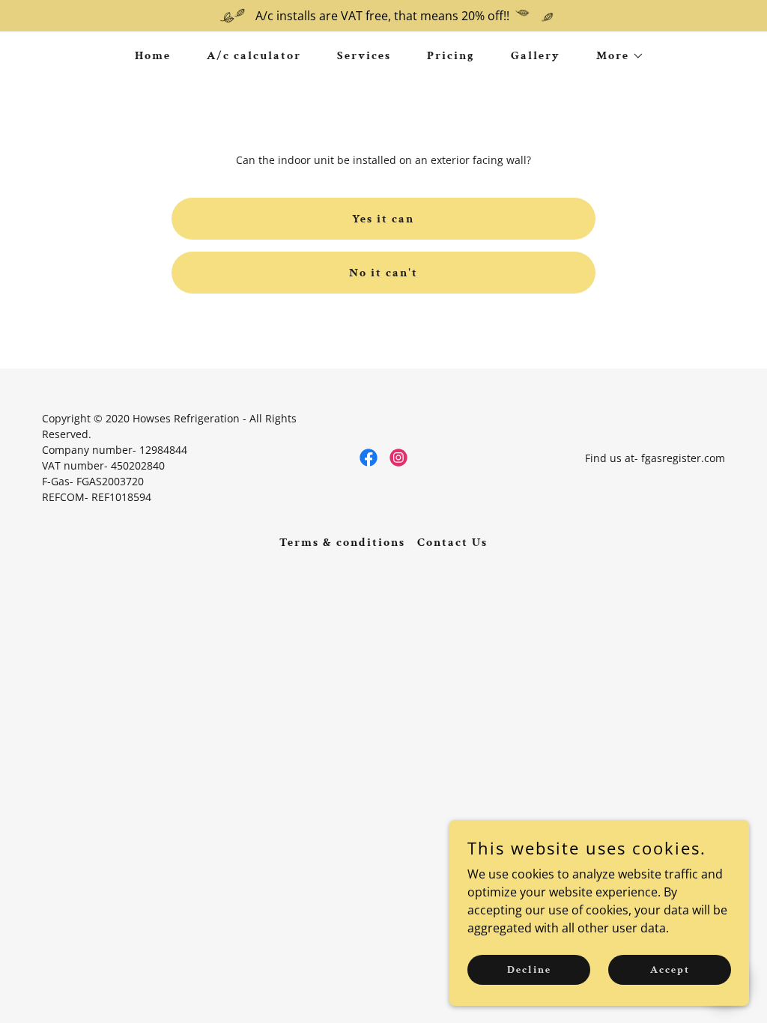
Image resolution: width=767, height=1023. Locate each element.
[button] (614, 56)
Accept (670, 969)
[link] (369, 458)
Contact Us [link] (452, 542)
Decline (529, 969)
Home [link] (153, 56)
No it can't (383, 273)
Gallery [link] (535, 56)
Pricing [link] (451, 56)
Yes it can (383, 219)
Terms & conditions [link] (342, 542)
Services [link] (364, 56)
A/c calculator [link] (254, 56)
